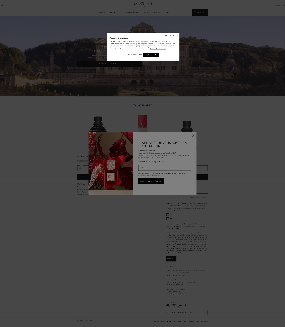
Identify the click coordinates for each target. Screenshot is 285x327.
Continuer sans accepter (171, 35)
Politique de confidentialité (158, 49)
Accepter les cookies (151, 55)
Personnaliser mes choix (134, 55)
